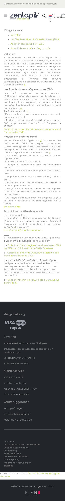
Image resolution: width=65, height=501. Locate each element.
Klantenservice (12, 454)
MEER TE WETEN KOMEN (18, 420)
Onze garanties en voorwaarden (22, 444)
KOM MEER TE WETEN (16, 364)
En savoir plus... (12, 207)
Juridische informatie (16, 457)
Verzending (10, 451)
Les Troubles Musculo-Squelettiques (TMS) (35, 39)
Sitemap (8, 466)
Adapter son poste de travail (27, 44)
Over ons (9, 442)
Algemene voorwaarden (17, 463)
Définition (16, 35)
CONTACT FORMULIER (16, 394)
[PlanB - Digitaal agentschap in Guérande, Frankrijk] (32, 493)
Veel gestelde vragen (16, 448)
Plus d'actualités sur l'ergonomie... (23, 230)
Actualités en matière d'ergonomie (30, 48)
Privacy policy (11, 460)
